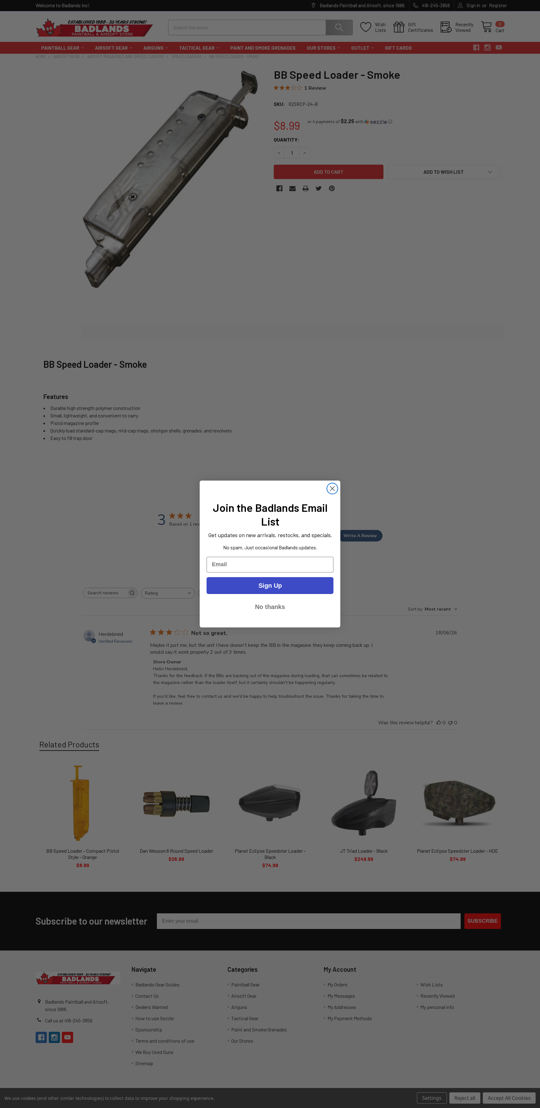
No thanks (270, 606)
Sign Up (270, 585)
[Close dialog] (332, 488)
